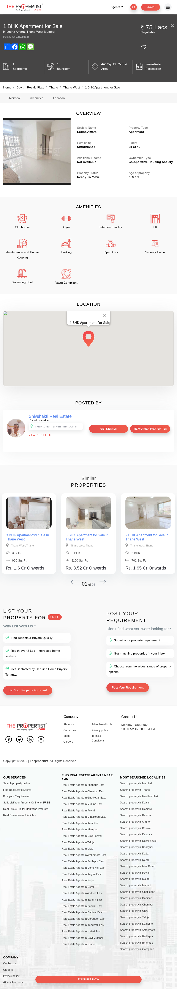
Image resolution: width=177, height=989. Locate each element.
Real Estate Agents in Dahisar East (82, 912)
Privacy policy (100, 730)
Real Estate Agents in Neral (78, 886)
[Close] (105, 315)
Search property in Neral (134, 860)
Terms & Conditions (98, 738)
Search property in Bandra (135, 815)
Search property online (16, 783)
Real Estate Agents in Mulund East (82, 804)
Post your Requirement (16, 796)
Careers (68, 741)
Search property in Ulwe (134, 910)
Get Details (108, 428)
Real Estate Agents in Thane (78, 944)
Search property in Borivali (135, 828)
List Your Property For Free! (28, 690)
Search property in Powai (135, 872)
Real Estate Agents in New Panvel (82, 835)
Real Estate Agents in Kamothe (80, 823)
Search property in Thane (135, 789)
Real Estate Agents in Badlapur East (83, 861)
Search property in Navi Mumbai (139, 796)
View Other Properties (150, 428)
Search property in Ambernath (137, 930)
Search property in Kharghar (136, 847)
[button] (88, 337)
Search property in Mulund (135, 885)
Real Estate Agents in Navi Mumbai (82, 937)
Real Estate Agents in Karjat (78, 880)
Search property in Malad (135, 879)
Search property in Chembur (136, 904)
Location (59, 98)
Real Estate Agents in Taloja (78, 842)
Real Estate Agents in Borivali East (82, 906)
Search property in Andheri (135, 821)
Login (151, 6)
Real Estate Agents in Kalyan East (81, 874)
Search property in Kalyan (135, 802)
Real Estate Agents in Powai (78, 810)
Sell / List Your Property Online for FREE (26, 802)
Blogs (66, 735)
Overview (14, 98)
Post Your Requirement (128, 687)
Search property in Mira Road (137, 866)
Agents (116, 7)
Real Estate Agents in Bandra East (82, 899)
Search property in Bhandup (136, 942)
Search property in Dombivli (136, 809)
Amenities (36, 98)
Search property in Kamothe (136, 923)
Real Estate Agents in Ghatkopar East (84, 797)
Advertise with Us (102, 724)
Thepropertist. (39, 761)
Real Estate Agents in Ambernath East (84, 855)
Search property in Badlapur (136, 936)
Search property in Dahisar (136, 898)
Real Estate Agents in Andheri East (82, 893)
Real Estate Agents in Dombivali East (83, 867)
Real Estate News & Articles (19, 815)
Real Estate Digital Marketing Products (25, 809)
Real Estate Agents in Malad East (81, 931)
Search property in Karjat (134, 853)
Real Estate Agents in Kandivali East (83, 925)
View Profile (38, 434)
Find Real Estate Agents (17, 789)
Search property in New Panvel (138, 840)
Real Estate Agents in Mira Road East (84, 816)
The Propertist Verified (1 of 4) (55, 426)
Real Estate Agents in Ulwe (77, 848)
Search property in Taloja (134, 917)
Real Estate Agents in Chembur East (83, 791)
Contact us (69, 730)
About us (68, 724)
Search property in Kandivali (136, 834)
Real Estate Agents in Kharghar (80, 829)
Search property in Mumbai (136, 783)
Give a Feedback (13, 982)
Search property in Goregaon (137, 949)
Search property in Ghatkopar (137, 891)
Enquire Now (88, 979)
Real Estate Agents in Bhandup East (83, 784)
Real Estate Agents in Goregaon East (83, 918)
